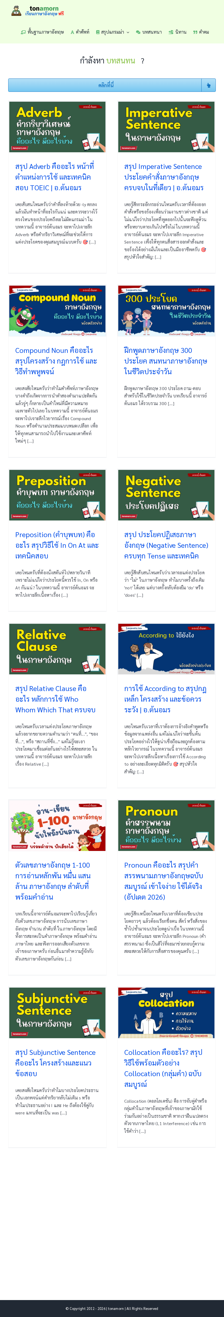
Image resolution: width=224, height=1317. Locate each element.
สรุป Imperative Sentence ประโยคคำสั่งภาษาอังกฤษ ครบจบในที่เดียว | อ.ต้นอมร (164, 176)
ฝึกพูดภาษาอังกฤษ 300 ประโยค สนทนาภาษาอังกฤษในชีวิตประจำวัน (165, 360)
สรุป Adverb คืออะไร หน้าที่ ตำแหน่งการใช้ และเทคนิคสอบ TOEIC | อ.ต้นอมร (54, 176)
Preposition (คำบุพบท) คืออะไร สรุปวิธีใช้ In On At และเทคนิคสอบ (57, 544)
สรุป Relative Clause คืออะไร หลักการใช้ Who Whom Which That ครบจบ (55, 698)
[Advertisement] (112, 1216)
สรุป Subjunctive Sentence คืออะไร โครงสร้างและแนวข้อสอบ (55, 1062)
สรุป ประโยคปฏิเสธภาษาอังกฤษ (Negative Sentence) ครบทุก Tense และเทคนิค (166, 544)
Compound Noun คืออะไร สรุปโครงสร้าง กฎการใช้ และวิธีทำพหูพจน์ (56, 360)
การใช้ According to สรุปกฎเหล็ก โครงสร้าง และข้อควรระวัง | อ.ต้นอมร (165, 698)
